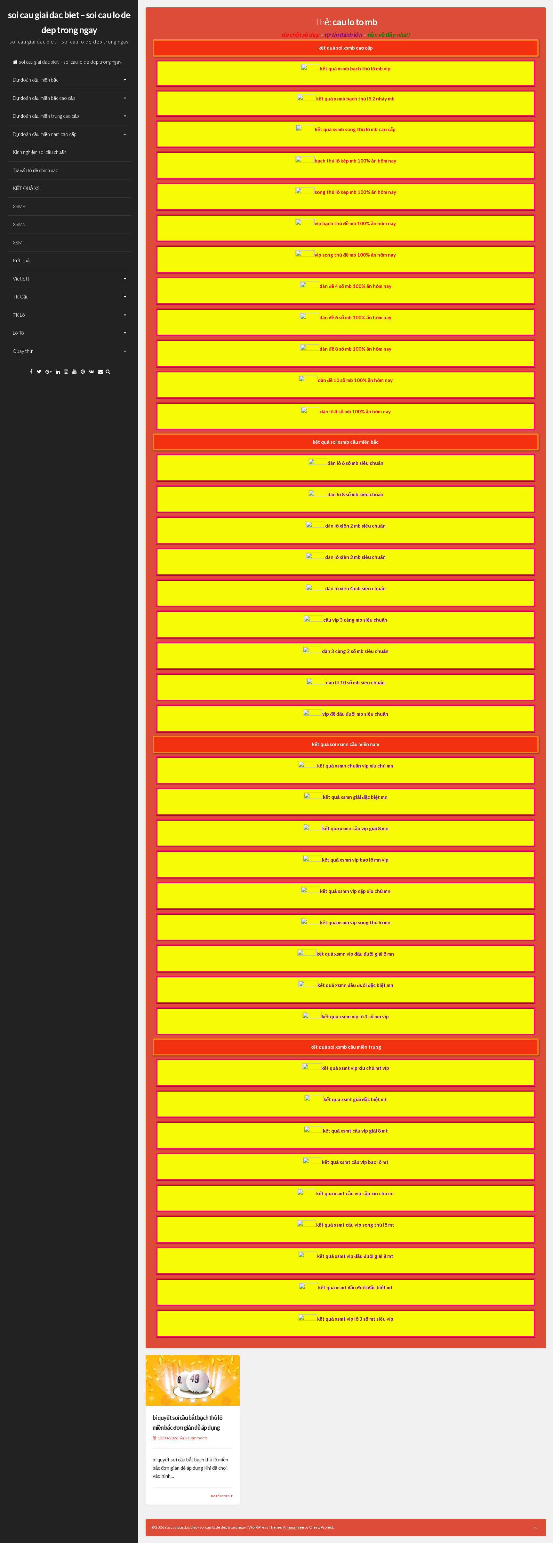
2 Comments (196, 1438)
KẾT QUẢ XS (26, 188)
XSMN (19, 224)
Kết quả (21, 260)
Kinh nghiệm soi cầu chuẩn (39, 152)
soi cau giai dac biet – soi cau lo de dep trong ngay (70, 62)
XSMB (19, 206)
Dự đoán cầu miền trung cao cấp (46, 116)
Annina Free (293, 1527)
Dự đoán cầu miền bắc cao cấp (44, 98)
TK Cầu (20, 296)
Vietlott (21, 279)
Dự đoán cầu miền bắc (35, 80)
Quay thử (23, 351)
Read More (220, 1495)
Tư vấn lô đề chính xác (35, 170)
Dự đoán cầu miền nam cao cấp (44, 134)
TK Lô (19, 315)
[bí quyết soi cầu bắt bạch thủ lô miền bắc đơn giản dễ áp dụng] (193, 1380)
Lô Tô (18, 333)
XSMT (19, 242)
